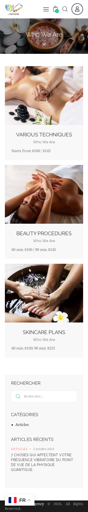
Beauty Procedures (44, 233)
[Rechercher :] (44, 396)
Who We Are (44, 142)
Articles (22, 424)
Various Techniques (44, 135)
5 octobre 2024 (43, 449)
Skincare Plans (44, 332)
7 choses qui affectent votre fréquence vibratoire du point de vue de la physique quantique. (42, 462)
